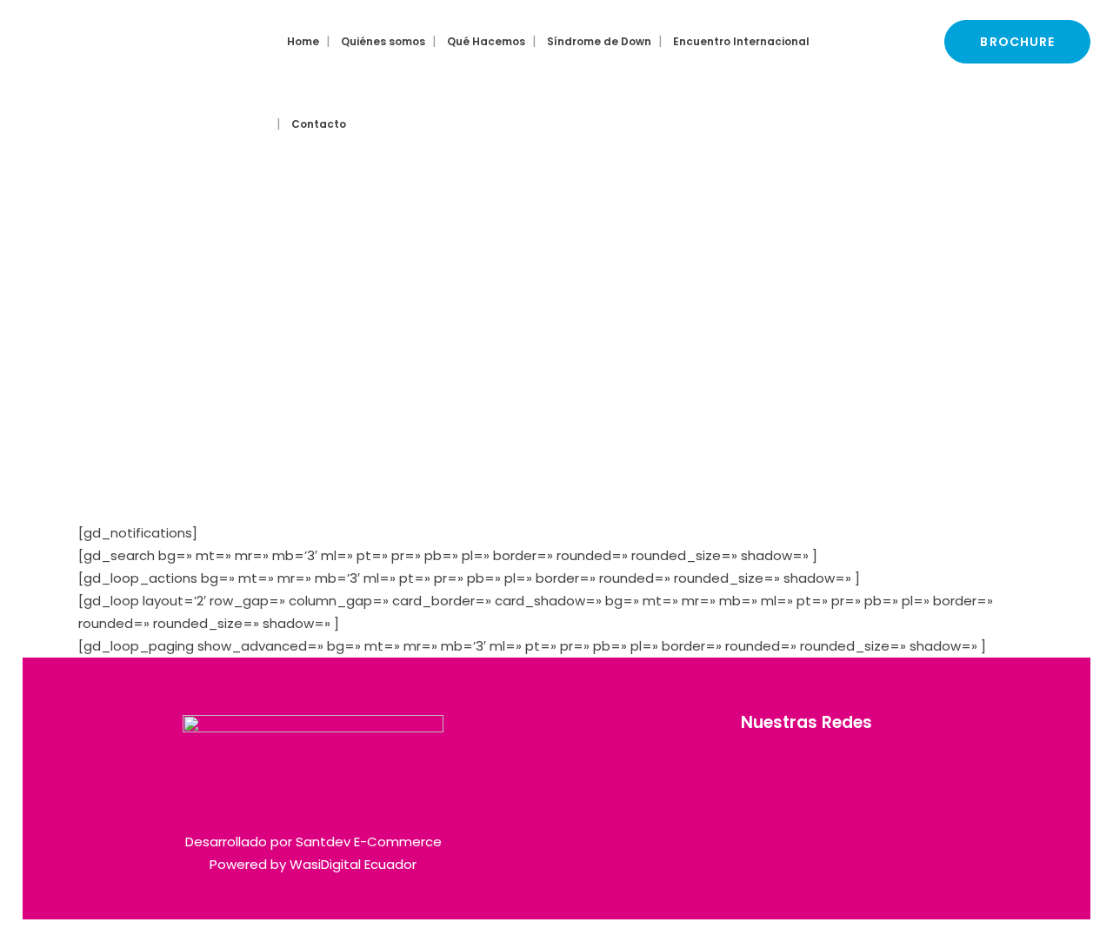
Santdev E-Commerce (369, 841)
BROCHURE (1017, 41)
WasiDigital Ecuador (353, 864)
